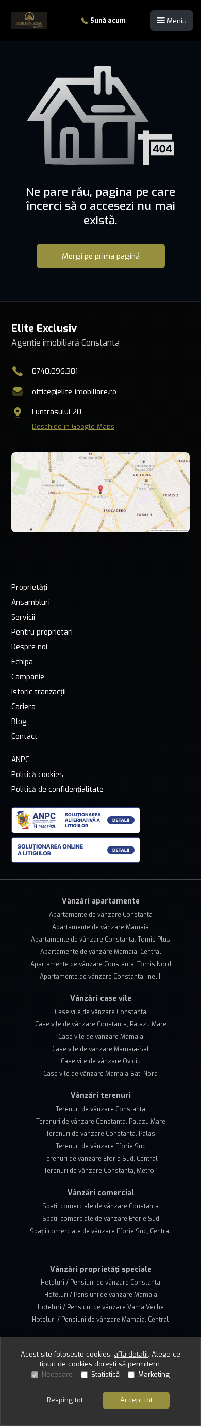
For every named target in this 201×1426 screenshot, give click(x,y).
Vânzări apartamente (101, 901)
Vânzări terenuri (101, 1095)
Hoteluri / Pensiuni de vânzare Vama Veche (101, 1307)
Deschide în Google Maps (73, 426)
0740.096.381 (55, 371)
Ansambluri (30, 602)
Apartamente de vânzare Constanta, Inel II (101, 976)
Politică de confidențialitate (57, 790)
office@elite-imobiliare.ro (74, 392)
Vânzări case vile (100, 998)
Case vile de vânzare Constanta (100, 1012)
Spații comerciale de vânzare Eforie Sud (100, 1219)
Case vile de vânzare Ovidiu (101, 1061)
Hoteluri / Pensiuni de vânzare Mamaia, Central (100, 1319)
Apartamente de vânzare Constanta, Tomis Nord (100, 964)
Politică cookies (37, 775)
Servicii (23, 617)
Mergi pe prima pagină (101, 256)
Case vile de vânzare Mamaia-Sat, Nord (100, 1074)
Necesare (57, 1374)
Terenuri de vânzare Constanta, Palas (100, 1134)
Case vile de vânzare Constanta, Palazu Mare (100, 1024)
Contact (24, 737)
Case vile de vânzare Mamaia (100, 1037)
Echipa (22, 662)
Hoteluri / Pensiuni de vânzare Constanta (100, 1282)
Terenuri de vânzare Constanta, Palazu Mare (100, 1121)
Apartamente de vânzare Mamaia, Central (100, 952)
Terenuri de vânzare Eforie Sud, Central (100, 1158)
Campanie (27, 677)
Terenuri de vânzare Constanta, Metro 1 (101, 1171)
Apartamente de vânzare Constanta (101, 915)
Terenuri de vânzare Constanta (100, 1109)
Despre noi (29, 647)
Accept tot (136, 1400)
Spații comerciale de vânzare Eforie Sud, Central (100, 1231)
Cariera (23, 707)
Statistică (105, 1374)
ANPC (20, 760)
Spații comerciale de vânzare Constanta (100, 1206)
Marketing (154, 1374)
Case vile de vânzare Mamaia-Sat (100, 1049)
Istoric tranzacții (38, 692)
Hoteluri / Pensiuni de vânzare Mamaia (100, 1295)
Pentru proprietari (42, 632)
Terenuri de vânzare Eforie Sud (101, 1146)
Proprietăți (29, 587)
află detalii (131, 1354)
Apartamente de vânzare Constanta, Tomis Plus (100, 939)
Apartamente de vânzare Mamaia (100, 927)
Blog (18, 722)
